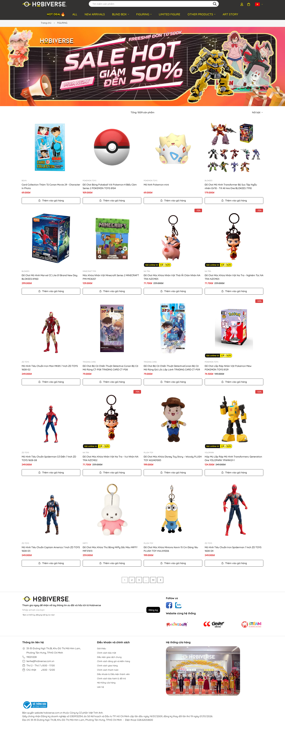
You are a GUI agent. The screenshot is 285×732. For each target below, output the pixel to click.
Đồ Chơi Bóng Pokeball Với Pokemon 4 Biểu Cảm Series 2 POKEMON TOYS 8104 (110, 186)
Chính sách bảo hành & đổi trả (111, 678)
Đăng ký (153, 609)
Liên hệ (100, 687)
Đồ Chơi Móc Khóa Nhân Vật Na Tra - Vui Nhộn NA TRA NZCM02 (110, 458)
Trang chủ (46, 22)
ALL (74, 14)
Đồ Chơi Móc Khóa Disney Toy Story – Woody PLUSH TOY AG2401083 (173, 458)
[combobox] (154, 4)
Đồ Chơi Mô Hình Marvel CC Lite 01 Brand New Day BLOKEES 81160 (49, 277)
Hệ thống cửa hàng (106, 682)
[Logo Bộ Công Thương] (117, 705)
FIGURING (142, 14)
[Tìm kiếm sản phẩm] (215, 4)
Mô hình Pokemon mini (156, 184)
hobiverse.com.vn (52, 712)
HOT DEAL (56, 14)
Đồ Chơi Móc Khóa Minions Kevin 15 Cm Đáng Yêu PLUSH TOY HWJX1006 (171, 549)
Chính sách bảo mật (106, 652)
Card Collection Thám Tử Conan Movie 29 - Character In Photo (51, 186)
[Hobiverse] (44, 4)
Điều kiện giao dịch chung (109, 657)
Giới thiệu (101, 648)
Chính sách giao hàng (107, 665)
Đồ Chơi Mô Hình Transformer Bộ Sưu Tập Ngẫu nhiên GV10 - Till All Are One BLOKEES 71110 (231, 186)
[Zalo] (178, 605)
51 (153, 579)
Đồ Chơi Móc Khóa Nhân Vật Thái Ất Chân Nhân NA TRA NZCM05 (172, 277)
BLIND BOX (119, 14)
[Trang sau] (160, 580)
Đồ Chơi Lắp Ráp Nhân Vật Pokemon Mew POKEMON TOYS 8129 (228, 367)
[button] (248, 4)
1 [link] (124, 579)
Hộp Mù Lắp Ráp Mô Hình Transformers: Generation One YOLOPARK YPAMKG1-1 (233, 458)
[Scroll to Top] (279, 715)
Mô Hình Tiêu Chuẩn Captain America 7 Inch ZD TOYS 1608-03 (51, 549)
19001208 (31, 656)
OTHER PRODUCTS (200, 14)
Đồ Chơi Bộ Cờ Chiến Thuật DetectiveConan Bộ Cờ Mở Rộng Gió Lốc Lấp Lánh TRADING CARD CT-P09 (172, 367)
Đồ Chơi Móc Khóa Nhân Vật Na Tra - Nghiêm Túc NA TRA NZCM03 (234, 277)
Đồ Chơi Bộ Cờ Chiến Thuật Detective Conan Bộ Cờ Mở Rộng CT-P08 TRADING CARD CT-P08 (110, 367)
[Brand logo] (177, 624)
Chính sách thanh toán (107, 670)
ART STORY (230, 14)
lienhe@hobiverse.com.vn (40, 661)
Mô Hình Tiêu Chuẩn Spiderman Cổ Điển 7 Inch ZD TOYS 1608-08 (49, 458)
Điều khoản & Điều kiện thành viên (113, 674)
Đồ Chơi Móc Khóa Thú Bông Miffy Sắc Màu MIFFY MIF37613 (110, 549)
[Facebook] (169, 605)
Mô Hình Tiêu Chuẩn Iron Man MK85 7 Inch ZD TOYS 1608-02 (50, 367)
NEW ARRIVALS (95, 14)
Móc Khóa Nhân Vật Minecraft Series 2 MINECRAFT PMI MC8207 (111, 277)
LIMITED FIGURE (169, 14)
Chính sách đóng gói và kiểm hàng (113, 661)
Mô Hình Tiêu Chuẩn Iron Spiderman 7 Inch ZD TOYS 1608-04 (233, 549)
